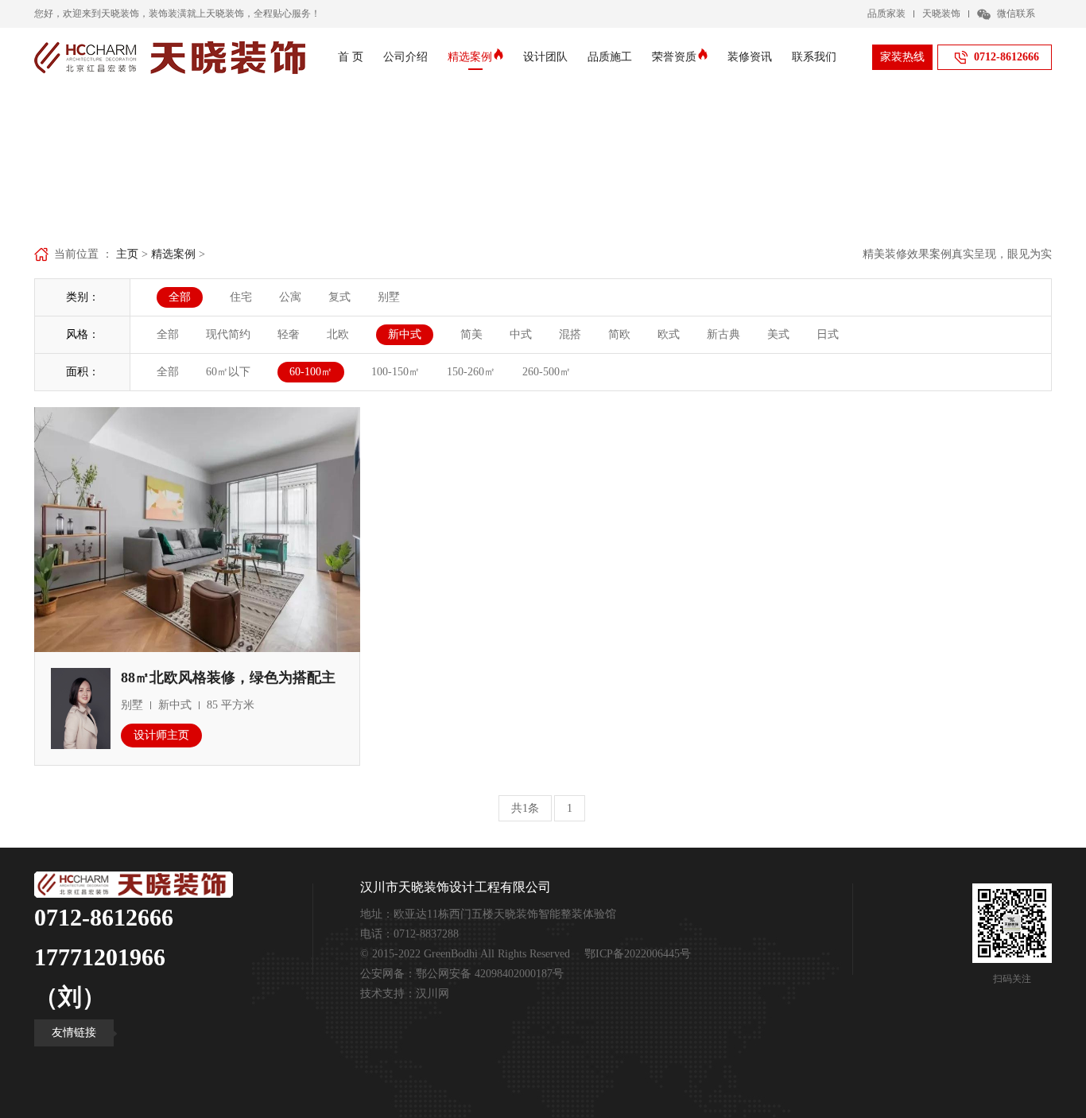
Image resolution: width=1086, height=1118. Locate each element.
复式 (339, 297)
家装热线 (902, 57)
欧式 (668, 334)
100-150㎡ (395, 372)
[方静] (81, 707)
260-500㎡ (546, 372)
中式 (521, 334)
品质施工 (610, 57)
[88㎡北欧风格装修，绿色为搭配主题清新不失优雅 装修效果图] (197, 528)
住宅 (241, 297)
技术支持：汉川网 (404, 994)
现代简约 (228, 334)
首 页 (350, 57)
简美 (471, 334)
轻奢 (288, 334)
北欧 (338, 334)
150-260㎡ (471, 372)
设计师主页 (161, 735)
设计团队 (545, 57)
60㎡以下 (228, 372)
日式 (827, 334)
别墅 (389, 297)
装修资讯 (749, 57)
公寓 (290, 297)
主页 (127, 254)
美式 (778, 334)
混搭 (570, 334)
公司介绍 (405, 57)
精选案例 (470, 57)
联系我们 (814, 57)
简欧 (619, 334)
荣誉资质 (674, 57)
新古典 (723, 334)
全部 (168, 334)
